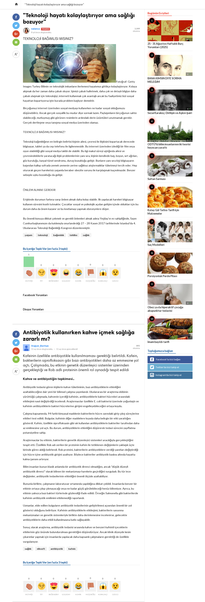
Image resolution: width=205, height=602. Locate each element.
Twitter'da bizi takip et (167, 367)
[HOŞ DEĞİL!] (90, 272)
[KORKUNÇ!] (102, 273)
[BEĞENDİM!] (53, 273)
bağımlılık (58, 235)
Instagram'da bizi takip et (168, 374)
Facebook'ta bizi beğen (167, 359)
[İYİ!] (41, 273)
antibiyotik (57, 548)
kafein (71, 548)
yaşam (28, 235)
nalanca (35, 28)
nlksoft (41, 548)
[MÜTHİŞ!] (29, 273)
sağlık (86, 235)
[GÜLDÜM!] (65, 273)
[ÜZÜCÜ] (115, 273)
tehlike (73, 235)
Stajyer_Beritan (40, 345)
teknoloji (43, 235)
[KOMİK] (78, 273)
